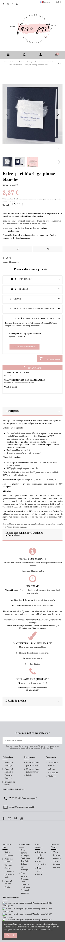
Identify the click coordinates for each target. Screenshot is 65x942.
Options (51, 769)
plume (5, 262)
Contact (7, 887)
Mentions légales (8, 866)
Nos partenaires (41, 863)
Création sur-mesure (10, 783)
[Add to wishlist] (17, 249)
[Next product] (60, 63)
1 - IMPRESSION (18, 279)
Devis (39, 875)
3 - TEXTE (13, 299)
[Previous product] (59, 63)
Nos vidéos (39, 869)
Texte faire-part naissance (57, 855)
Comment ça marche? (53, 764)
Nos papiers (53, 773)
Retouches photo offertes (41, 855)
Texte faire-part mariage (57, 864)
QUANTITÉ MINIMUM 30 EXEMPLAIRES (29, 319)
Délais (29, 776)
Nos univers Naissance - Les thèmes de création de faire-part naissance (25, 883)
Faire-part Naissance (8, 770)
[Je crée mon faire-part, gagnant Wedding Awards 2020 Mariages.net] (32, 916)
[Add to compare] (47, 249)
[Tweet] (7, 258)
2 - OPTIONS (16, 289)
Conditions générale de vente (9, 874)
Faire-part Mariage (8, 764)
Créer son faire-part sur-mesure (33, 764)
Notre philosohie (8, 853)
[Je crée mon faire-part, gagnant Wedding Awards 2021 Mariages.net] (32, 910)
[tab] (32, 411)
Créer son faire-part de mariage (33, 770)
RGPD (49, 930)
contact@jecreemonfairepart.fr (22, 807)
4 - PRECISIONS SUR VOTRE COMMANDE (29, 309)
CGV (40, 930)
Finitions (51, 776)
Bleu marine (14, 262)
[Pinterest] (10, 258)
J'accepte (10, 935)
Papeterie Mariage (8, 777)
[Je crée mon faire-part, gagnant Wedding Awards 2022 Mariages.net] (32, 905)
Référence (6, 186)
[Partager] (3, 258)
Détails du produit (16, 701)
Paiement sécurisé (8, 882)
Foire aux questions (8, 860)
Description (12, 411)
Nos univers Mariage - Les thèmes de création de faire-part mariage (25, 860)
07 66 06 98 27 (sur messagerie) (23, 798)
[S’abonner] (59, 740)
